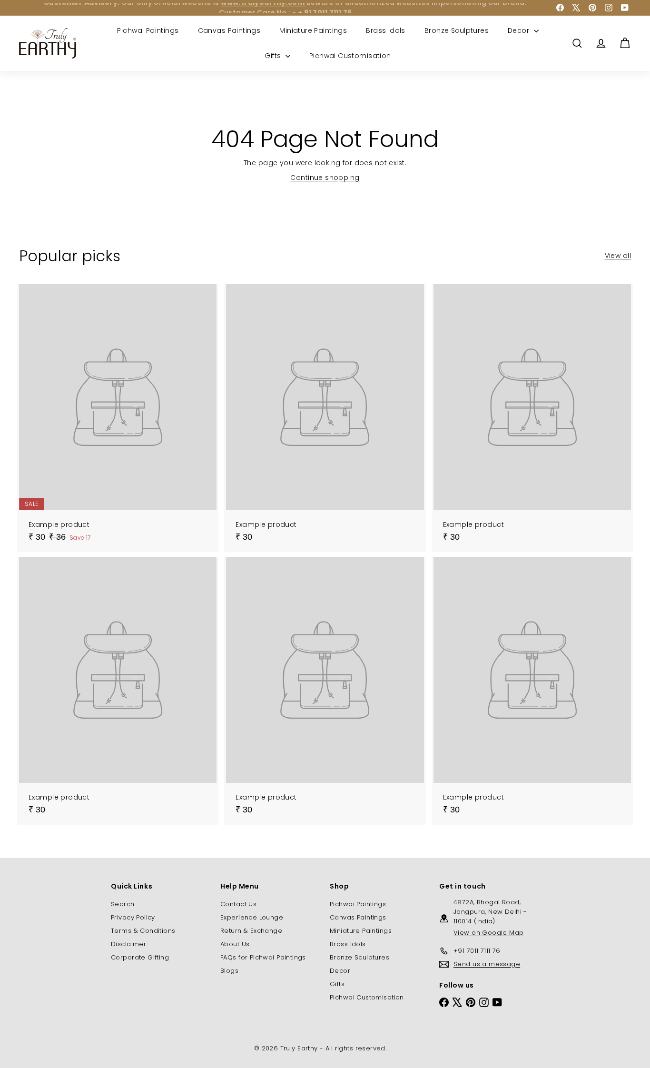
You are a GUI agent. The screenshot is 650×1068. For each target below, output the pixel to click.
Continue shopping (324, 177)
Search (123, 904)
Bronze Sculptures (456, 30)
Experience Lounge (251, 917)
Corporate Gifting (140, 957)
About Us (234, 944)
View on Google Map (488, 932)
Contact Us (238, 904)
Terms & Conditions (143, 930)
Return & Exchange (251, 930)
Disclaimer (128, 944)
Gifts (274, 55)
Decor (520, 30)
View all (618, 255)
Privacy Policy (133, 917)
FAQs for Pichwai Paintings (263, 957)
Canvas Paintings (229, 30)
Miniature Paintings (313, 30)
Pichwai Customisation (350, 55)
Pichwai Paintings (147, 30)
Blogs (229, 970)
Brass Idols (385, 30)
